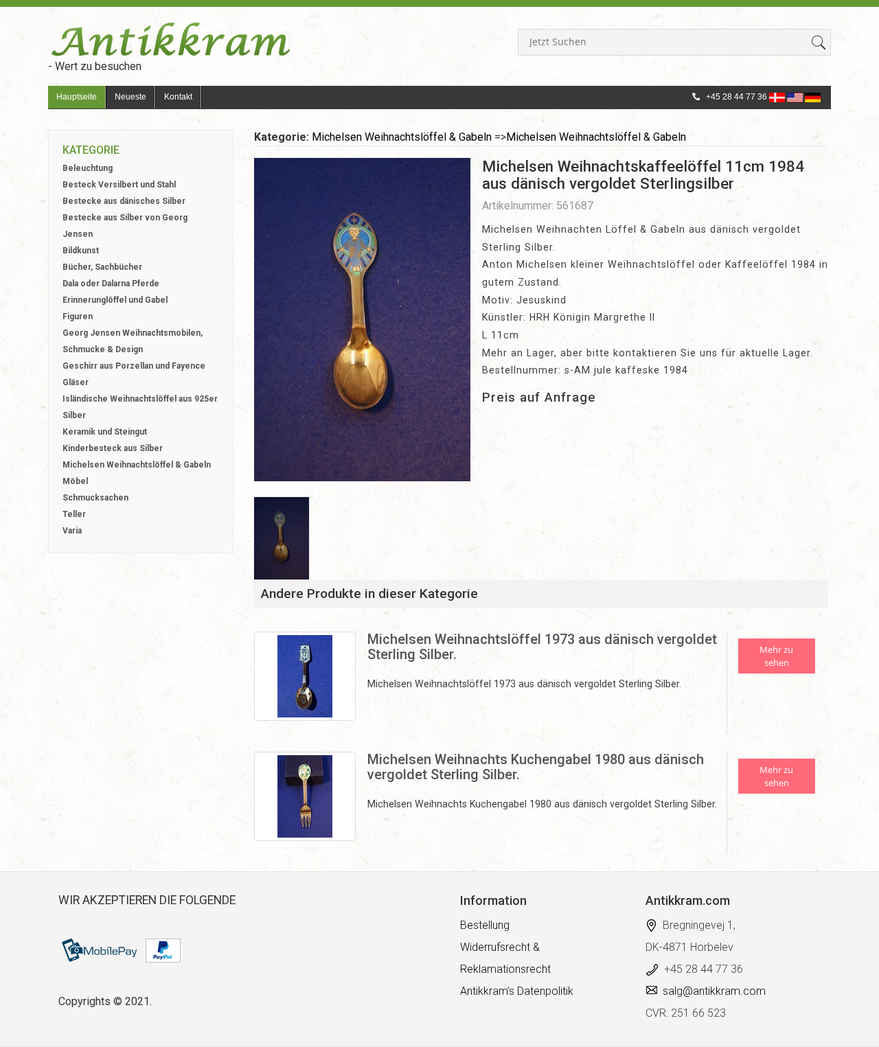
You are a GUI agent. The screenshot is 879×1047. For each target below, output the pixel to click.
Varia (72, 531)
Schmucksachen (95, 498)
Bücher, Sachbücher (102, 267)
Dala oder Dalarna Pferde (110, 283)
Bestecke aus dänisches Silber (123, 201)
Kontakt (178, 97)
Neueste (130, 97)
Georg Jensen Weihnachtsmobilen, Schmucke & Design (132, 341)
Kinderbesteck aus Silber (112, 448)
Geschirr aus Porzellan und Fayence (133, 366)
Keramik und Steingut (104, 432)
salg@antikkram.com (714, 991)
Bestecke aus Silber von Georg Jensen (124, 226)
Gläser (75, 382)
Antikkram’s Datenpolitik (516, 991)
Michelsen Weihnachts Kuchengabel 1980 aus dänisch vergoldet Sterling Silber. (535, 767)
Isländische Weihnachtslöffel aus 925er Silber (140, 407)
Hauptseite (76, 97)
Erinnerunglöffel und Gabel (115, 300)
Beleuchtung (87, 168)
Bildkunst (80, 250)
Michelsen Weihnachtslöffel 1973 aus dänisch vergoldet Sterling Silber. (542, 647)
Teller (74, 514)
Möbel (75, 481)
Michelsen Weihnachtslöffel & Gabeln (136, 465)
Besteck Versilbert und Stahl (119, 184)
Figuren (77, 316)
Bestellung (485, 925)
